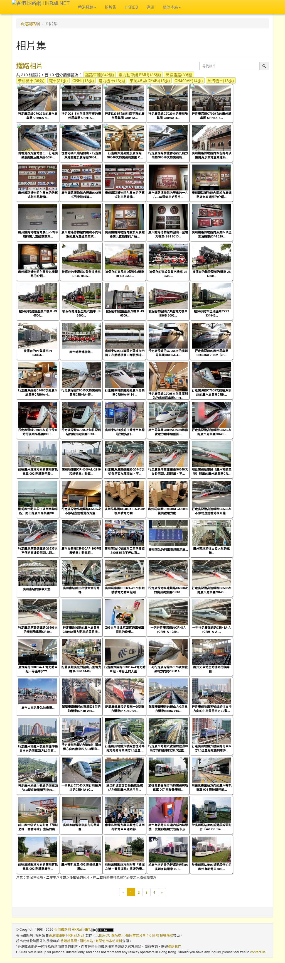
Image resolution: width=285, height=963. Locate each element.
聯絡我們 (174, 946)
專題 (150, 7)
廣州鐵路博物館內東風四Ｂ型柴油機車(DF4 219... (212, 234)
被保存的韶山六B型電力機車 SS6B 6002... (168, 313)
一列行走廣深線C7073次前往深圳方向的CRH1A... (168, 669)
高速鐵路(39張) (179, 74)
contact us (258, 951)
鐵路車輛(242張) (99, 74)
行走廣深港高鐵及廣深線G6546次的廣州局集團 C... (125, 155)
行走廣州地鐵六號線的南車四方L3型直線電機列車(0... (212, 748)
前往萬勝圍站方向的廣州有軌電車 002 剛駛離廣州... (38, 866)
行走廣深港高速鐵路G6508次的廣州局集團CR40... (168, 590)
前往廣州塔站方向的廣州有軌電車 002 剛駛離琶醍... (38, 471)
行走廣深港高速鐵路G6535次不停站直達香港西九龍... (81, 511)
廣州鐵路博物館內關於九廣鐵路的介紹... (38, 273)
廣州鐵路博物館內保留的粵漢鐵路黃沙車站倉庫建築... (212, 155)
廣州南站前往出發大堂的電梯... (211, 550)
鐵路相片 (29, 65)
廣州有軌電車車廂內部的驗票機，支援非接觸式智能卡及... (168, 827)
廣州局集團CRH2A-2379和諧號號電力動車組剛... (125, 590)
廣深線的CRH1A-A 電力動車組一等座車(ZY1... (38, 669)
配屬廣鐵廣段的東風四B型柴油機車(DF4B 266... (81, 708)
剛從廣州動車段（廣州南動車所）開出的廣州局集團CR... (212, 471)
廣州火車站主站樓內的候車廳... (211, 669)
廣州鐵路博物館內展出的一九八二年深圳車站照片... (168, 194)
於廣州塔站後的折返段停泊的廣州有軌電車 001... (168, 866)
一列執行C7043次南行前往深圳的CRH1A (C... (81, 787)
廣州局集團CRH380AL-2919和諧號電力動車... (81, 471)
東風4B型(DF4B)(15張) (150, 80)
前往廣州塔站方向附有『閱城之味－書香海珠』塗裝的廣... (38, 827)
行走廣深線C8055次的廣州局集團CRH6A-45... (81, 392)
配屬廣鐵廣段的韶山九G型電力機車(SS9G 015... (168, 708)
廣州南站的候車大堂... (38, 589)
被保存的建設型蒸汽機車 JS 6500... (168, 273)
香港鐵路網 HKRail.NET (72, 929)
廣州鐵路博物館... (81, 352)
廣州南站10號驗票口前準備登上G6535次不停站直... (125, 550)
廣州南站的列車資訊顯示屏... (168, 549)
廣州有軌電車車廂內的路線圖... (81, 827)
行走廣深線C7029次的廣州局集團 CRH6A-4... (38, 115)
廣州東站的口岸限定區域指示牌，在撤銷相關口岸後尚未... (125, 353)
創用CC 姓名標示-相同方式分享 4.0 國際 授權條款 (136, 935)
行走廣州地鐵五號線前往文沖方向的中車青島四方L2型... (212, 708)
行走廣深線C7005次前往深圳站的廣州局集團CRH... (168, 395)
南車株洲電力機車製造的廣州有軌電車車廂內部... (125, 827)
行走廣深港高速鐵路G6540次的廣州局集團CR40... (211, 432)
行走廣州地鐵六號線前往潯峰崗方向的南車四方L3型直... (38, 748)
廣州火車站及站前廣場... (38, 707)
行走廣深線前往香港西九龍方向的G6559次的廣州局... (168, 155)
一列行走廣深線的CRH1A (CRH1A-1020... (168, 629)
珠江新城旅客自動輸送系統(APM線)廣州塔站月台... (124, 787)
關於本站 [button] (170, 7)
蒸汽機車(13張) (220, 80)
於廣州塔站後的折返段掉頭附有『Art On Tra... (212, 827)
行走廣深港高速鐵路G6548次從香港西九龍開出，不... (124, 471)
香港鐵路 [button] (86, 7)
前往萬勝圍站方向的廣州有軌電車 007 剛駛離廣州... (168, 787)
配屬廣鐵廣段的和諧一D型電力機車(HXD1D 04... (124, 708)
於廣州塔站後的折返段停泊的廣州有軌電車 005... (212, 866)
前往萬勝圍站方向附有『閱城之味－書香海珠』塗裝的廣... (125, 866)
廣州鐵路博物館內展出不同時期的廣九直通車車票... (38, 234)
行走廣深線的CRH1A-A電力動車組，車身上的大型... (125, 669)
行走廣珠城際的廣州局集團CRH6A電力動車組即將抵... (81, 629)
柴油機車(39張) (31, 80)
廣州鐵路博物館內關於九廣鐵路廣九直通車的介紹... (212, 194)
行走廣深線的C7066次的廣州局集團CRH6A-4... (168, 353)
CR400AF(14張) (189, 80)
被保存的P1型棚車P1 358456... (38, 353)
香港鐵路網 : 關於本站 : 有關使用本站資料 (91, 940)
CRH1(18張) (83, 80)
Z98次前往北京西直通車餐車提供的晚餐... (124, 629)
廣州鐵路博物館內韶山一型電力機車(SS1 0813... (168, 234)
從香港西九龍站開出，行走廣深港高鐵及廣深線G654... (38, 155)
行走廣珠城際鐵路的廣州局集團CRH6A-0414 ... (125, 392)
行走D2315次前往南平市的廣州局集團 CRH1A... (81, 115)
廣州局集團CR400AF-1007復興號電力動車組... (81, 550)
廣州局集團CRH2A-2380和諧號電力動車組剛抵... (168, 432)
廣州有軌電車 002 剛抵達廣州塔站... (81, 866)
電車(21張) (58, 80)
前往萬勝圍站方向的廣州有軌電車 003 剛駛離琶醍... (212, 787)
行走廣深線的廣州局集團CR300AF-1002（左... (212, 353)
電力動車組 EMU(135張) (140, 74)
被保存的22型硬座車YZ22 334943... (211, 313)
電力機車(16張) (112, 80)
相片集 (110, 7)
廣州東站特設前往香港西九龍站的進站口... (125, 432)
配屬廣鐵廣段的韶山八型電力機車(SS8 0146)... (81, 669)
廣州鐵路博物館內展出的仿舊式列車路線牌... (38, 194)
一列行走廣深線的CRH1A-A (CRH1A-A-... (211, 629)
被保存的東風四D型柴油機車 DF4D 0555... (81, 273)
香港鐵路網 (30, 23)
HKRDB (131, 7)
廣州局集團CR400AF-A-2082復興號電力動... (125, 511)
